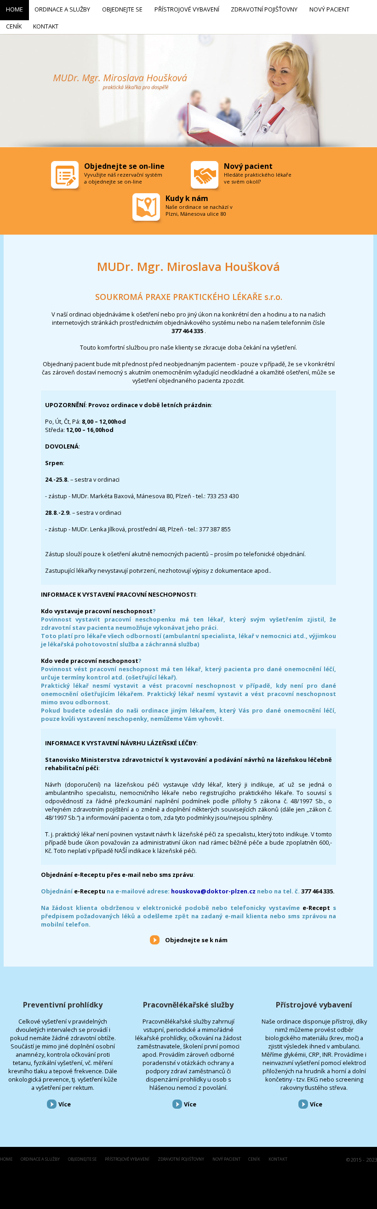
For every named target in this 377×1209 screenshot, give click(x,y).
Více (64, 1104)
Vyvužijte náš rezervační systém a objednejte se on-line (123, 178)
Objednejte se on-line (124, 166)
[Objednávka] (66, 177)
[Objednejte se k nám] (155, 939)
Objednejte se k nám (196, 940)
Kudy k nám (187, 198)
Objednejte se (82, 1159)
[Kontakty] (147, 209)
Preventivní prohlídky (63, 1005)
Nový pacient (226, 1159)
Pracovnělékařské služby (188, 1005)
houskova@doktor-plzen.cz (213, 891)
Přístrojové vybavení (314, 1005)
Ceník (254, 1159)
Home (6, 1159)
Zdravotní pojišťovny (181, 1159)
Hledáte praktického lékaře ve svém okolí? (257, 178)
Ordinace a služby (40, 1159)
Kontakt (277, 1159)
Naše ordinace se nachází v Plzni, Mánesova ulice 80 (199, 210)
